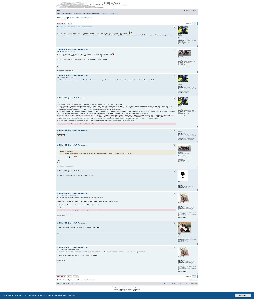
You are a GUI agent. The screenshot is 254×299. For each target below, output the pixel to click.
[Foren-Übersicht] (92, 5)
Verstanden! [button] (243, 295)
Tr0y (179, 181)
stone (179, 233)
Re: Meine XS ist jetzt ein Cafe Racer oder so (74, 27)
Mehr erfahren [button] (72, 295)
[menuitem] (59, 10)
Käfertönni (64, 20)
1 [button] (195, 23)
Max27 (180, 130)
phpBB (121, 289)
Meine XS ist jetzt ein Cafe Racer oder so (74, 18)
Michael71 (180, 56)
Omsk (179, 34)
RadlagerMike (181, 202)
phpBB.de (134, 290)
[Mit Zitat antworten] (174, 27)
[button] (193, 23)
